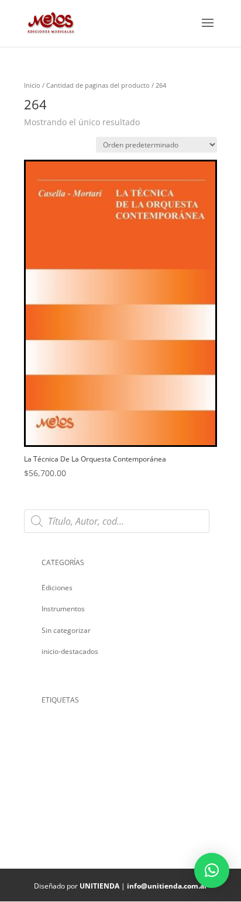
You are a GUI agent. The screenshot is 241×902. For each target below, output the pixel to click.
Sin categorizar (66, 630)
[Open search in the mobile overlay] (120, 521)
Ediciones (57, 588)
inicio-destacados (70, 651)
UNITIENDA (99, 886)
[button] (211, 870)
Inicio (32, 85)
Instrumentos (63, 609)
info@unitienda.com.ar (167, 886)
